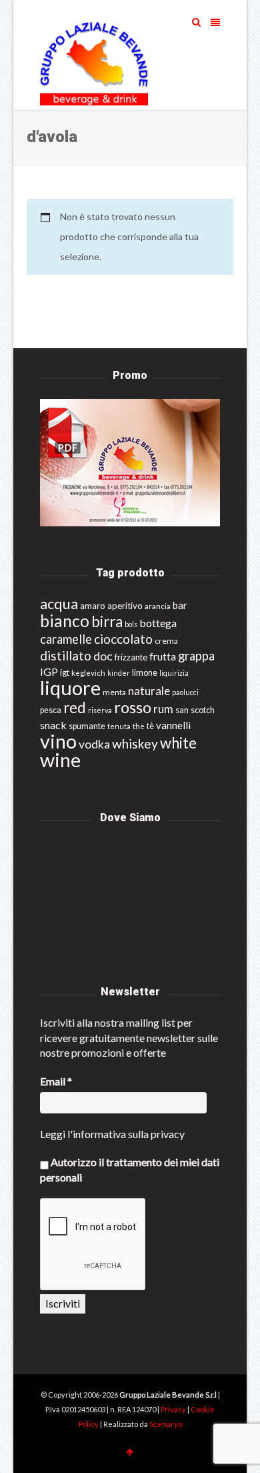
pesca (50, 710)
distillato (65, 655)
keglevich (88, 672)
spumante (87, 726)
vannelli (173, 725)
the (139, 726)
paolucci (185, 692)
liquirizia (174, 672)
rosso (132, 707)
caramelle (66, 639)
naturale (149, 691)
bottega (158, 622)
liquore (70, 687)
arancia (158, 606)
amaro (92, 605)
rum (163, 709)
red (74, 707)
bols (131, 624)
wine (60, 760)
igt (64, 672)
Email (56, 1081)
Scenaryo (165, 1424)
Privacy (174, 1409)
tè (150, 726)
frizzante (131, 657)
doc (103, 656)
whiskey (135, 743)
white (178, 743)
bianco (64, 620)
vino (58, 741)
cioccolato (123, 638)
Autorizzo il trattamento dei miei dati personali (129, 1169)
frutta (162, 656)
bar (180, 605)
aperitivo (125, 605)
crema (166, 641)
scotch (203, 710)
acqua (59, 603)
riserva (100, 710)
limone (144, 673)
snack (53, 724)
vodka (94, 744)
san (182, 709)
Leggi (52, 1133)
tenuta (119, 726)
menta (114, 692)
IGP (49, 671)
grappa (196, 655)
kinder (118, 672)
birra (107, 621)
